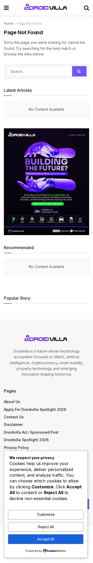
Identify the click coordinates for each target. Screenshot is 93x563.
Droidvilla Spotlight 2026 (26, 440)
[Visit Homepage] (46, 8)
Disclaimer (13, 424)
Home (8, 23)
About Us (12, 401)
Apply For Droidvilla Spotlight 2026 (35, 409)
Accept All (45, 539)
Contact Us (14, 417)
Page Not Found (29, 23)
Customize (46, 514)
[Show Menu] (6, 8)
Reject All (46, 527)
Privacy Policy (16, 447)
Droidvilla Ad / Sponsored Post (31, 432)
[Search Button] (86, 8)
